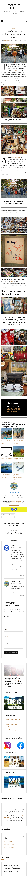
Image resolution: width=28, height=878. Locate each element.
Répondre (22, 575)
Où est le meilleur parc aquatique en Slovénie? (6, 442)
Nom (5, 629)
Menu (4, 21)
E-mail (6, 636)
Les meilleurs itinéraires (9, 841)
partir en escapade (15, 157)
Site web (6, 643)
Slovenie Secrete (14, 7)
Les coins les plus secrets (9, 844)
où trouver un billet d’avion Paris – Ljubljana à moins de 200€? (18, 477)
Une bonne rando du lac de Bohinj (18, 458)
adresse (22, 321)
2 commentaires (23, 40)
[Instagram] (12, 509)
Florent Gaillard (7, 40)
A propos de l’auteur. (14, 505)
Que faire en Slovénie (16, 501)
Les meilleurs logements (12, 730)
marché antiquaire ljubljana (8, 514)
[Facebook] (15, 509)
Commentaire (7, 616)
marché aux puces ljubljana (8, 516)
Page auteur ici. (14, 812)
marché (12, 281)
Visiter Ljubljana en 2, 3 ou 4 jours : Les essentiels (18, 442)
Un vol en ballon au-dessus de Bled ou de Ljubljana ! (6, 476)
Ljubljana (14, 28)
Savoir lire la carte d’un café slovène (6, 458)
